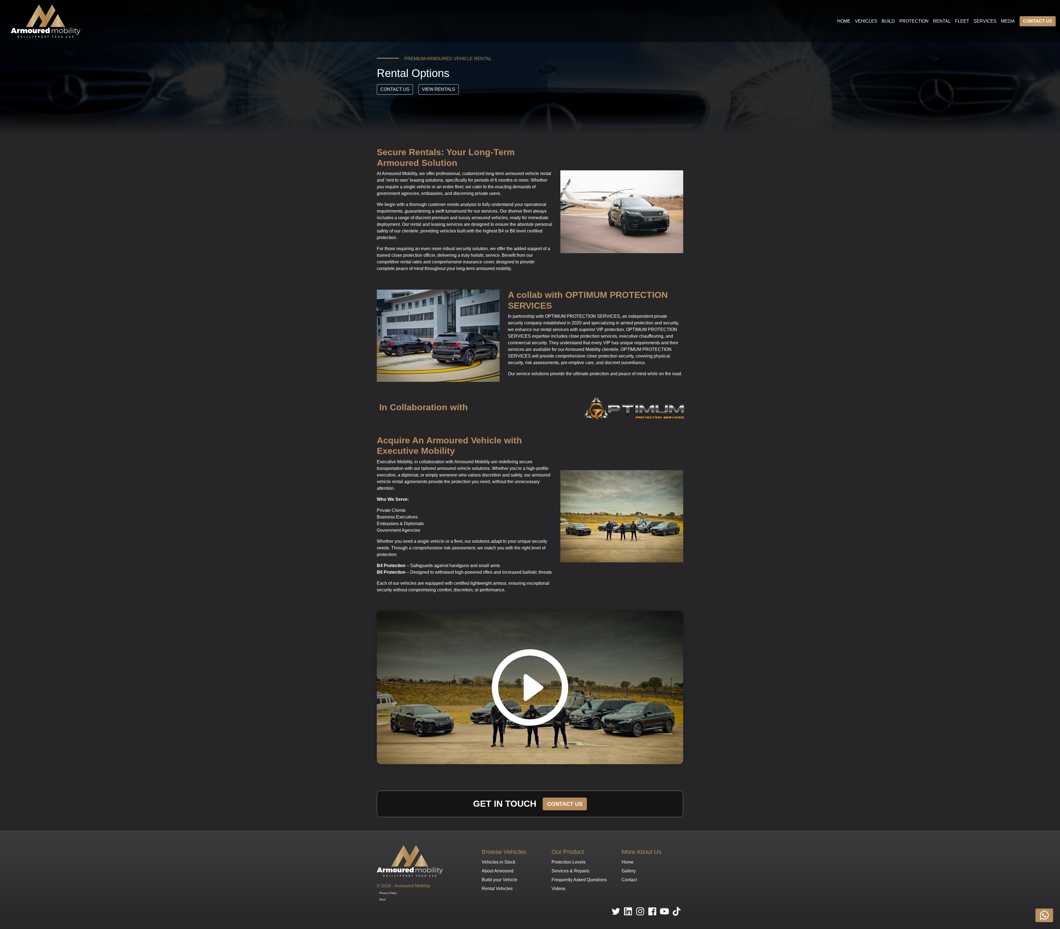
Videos (558, 888)
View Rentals (438, 89)
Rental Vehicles (497, 888)
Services (985, 21)
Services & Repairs (570, 871)
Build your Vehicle (499, 879)
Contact (629, 879)
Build (888, 21)
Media (1008, 21)
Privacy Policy (388, 892)
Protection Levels (568, 862)
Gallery (629, 871)
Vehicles (866, 21)
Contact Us (1037, 21)
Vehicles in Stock (498, 862)
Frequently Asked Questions (579, 879)
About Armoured (497, 871)
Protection (914, 21)
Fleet (962, 21)
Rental (942, 21)
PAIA (382, 899)
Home (843, 21)
